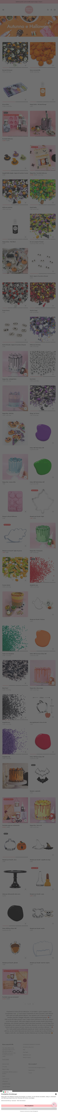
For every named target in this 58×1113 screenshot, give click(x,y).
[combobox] (7, 1091)
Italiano (7, 1092)
